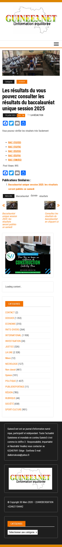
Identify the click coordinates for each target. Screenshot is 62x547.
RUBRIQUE (10, 398)
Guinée (34, 195)
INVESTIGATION (13, 341)
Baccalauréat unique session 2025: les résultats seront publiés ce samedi (9, 220)
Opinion (8, 375)
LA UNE (8, 352)
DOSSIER (22, 82)
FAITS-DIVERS (12, 329)
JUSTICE (9, 346)
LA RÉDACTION (37, 115)
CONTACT (10, 312)
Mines (8, 358)
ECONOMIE (10, 323)
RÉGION (9, 392)
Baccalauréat (22, 196)
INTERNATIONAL (13, 335)
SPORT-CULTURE (13, 409)
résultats (43, 196)
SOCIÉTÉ (9, 403)
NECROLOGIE (11, 363)
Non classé (10, 369)
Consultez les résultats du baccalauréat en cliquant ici (52, 217)
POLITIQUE (10, 381)
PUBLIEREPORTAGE (14, 386)
